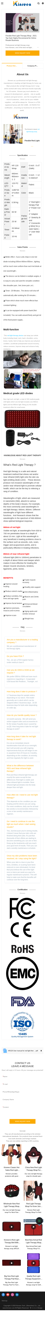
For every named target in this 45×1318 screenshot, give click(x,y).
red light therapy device (15, 335)
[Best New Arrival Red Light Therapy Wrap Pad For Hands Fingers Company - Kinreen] (33, 1227)
